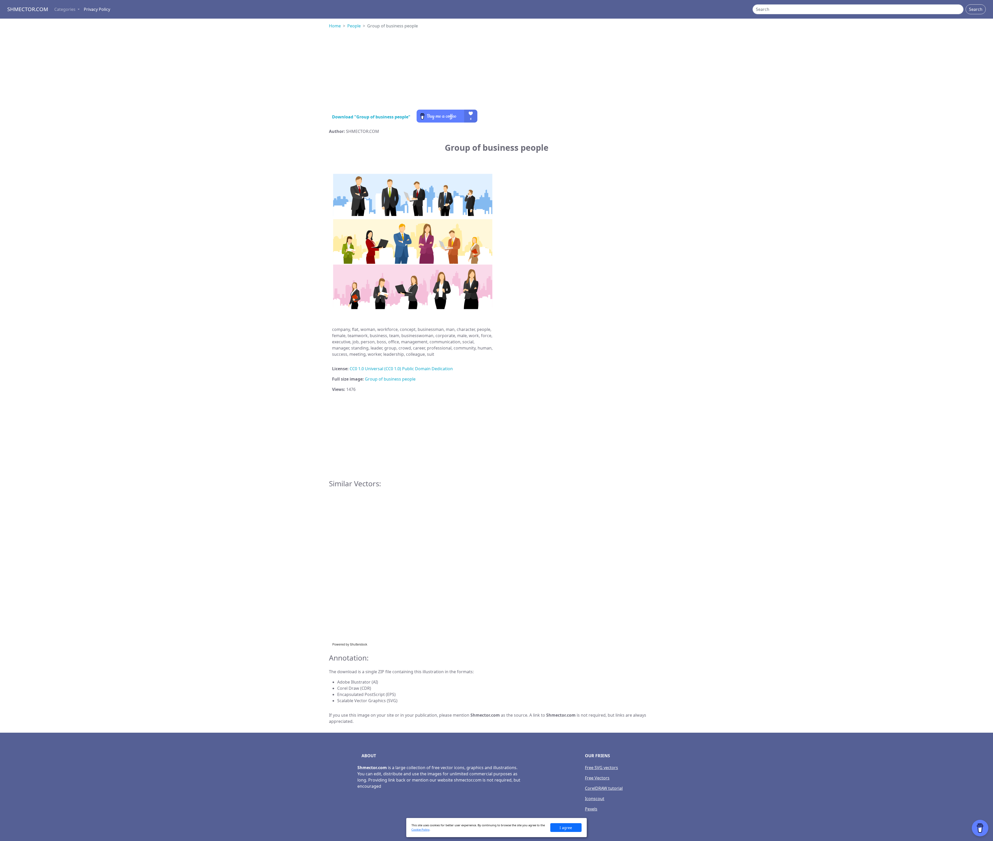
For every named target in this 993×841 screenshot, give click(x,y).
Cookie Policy (420, 829)
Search (975, 9)
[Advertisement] (496, 73)
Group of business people (390, 379)
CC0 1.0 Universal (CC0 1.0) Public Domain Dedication (401, 369)
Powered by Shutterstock (349, 644)
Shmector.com (27, 9)
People (354, 26)
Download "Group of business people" (371, 117)
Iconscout (594, 798)
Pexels (591, 809)
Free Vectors (597, 778)
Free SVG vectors (601, 767)
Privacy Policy (97, 9)
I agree (566, 827)
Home (335, 26)
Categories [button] (65, 9)
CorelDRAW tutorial (604, 788)
